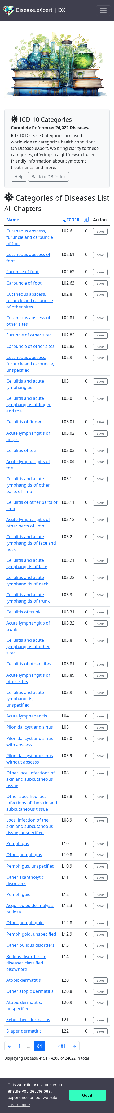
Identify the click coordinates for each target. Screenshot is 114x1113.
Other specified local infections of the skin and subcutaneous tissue (31, 802)
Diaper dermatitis (24, 1031)
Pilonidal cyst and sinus (29, 727)
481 (61, 1046)
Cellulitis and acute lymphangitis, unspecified (25, 698)
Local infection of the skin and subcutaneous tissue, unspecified (29, 826)
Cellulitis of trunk (23, 612)
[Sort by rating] (86, 220)
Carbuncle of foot (24, 283)
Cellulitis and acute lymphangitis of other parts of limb (28, 485)
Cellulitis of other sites (28, 664)
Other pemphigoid (25, 923)
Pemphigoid (18, 894)
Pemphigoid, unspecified (31, 934)
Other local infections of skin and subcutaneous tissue (30, 779)
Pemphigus (17, 843)
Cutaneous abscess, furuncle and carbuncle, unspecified (30, 363)
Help (19, 176)
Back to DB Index (48, 176)
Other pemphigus (24, 855)
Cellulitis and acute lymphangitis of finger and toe (28, 404)
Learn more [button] (19, 1104)
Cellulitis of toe (21, 450)
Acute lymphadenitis (26, 716)
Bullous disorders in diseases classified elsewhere (26, 963)
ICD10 (72, 220)
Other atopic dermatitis (30, 991)
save (100, 231)
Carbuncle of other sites (30, 346)
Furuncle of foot (22, 272)
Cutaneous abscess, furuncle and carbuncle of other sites (29, 300)
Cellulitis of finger (24, 422)
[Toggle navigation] (103, 10)
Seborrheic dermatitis (28, 1019)
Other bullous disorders (30, 945)
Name (12, 220)
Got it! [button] (88, 1095)
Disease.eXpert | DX (39, 10)
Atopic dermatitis (23, 980)
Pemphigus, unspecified (30, 866)
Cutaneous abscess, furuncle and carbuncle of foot (29, 237)
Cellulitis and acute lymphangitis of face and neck (31, 543)
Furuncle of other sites (29, 335)
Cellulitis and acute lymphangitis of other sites (28, 646)
